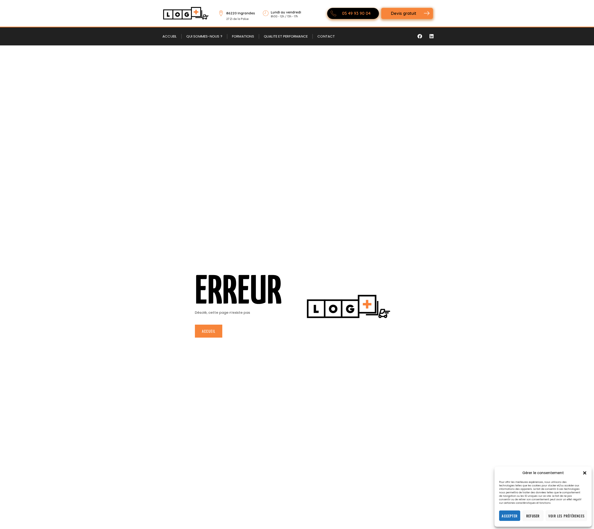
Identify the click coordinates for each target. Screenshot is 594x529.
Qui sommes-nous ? (204, 36)
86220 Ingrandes (240, 13)
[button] (584, 473)
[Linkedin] (431, 36)
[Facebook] (419, 36)
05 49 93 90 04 (356, 13)
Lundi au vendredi (286, 12)
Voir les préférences (566, 515)
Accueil (169, 36)
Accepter (509, 515)
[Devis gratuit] (426, 13)
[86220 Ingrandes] (221, 13)
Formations (243, 36)
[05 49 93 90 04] (333, 13)
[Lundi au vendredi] (265, 13)
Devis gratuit (403, 13)
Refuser (532, 515)
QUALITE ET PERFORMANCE (286, 36)
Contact (326, 36)
